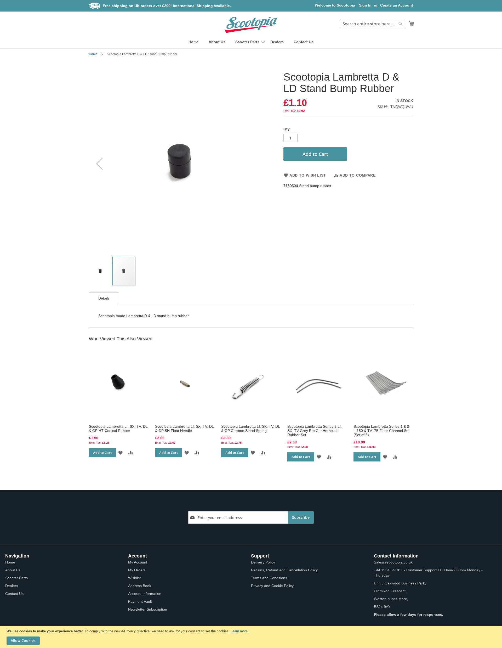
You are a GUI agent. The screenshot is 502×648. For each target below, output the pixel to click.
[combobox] (372, 24)
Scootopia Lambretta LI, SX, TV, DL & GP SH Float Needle (184, 428)
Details (104, 298)
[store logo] (251, 24)
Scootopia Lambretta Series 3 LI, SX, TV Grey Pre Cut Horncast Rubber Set (314, 430)
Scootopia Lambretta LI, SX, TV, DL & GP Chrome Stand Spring (250, 428)
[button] (99, 163)
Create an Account (396, 5)
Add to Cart (102, 452)
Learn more (239, 631)
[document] (252, 637)
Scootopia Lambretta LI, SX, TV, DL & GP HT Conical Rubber (118, 428)
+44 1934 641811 (388, 570)
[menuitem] (193, 42)
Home (93, 54)
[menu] (251, 42)
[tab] (104, 298)
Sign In (365, 5)
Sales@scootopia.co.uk (393, 562)
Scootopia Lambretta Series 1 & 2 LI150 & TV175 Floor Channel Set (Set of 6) (381, 430)
